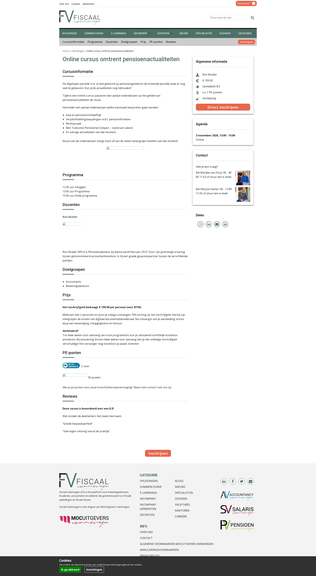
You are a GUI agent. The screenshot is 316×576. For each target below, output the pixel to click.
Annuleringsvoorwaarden (159, 550)
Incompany (148, 498)
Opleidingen (78, 50)
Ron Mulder (70, 217)
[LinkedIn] (209, 224)
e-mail (227, 177)
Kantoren (182, 510)
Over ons (146, 532)
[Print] (225, 224)
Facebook (233, 481)
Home (66, 50)
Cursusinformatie (73, 42)
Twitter (241, 481)
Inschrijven (246, 42)
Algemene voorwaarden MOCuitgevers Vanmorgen (176, 544)
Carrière (181, 516)
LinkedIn (224, 481)
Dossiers (181, 498)
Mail (250, 481)
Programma (95, 42)
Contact (146, 538)
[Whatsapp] (200, 224)
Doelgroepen (129, 42)
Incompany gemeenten (148, 507)
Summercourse (151, 487)
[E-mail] (217, 224)
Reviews (171, 42)
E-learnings (148, 493)
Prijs (143, 42)
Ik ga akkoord (70, 569)
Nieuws (180, 487)
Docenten (112, 42)
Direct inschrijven (223, 107)
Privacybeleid (149, 556)
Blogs (179, 481)
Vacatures (182, 504)
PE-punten (156, 42)
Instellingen (94, 569)
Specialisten (184, 493)
